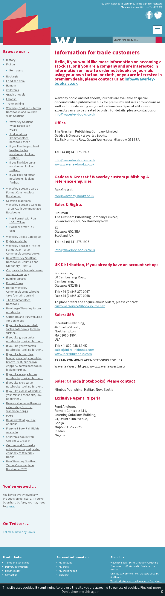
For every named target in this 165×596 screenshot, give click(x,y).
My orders (64, 567)
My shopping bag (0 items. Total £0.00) (141, 7)
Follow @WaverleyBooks (19, 532)
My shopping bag (68, 571)
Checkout (64, 575)
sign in (146, 4)
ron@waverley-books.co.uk (74, 196)
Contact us (11, 575)
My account (65, 563)
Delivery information (16, 567)
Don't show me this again (80, 591)
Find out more (150, 587)
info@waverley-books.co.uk (75, 250)
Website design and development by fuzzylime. (136, 581)
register (157, 4)
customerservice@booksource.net (80, 306)
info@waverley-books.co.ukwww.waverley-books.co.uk (75, 162)
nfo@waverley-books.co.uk (75, 114)
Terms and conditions (17, 563)
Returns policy (12, 571)
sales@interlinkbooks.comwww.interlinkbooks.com (74, 351)
